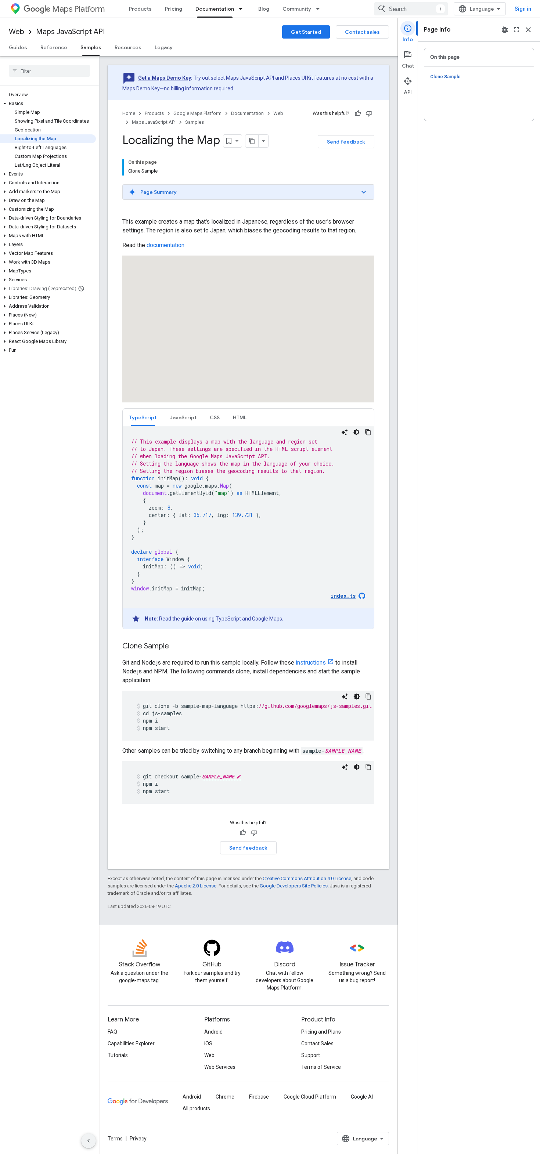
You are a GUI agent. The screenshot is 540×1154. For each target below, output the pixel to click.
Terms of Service (321, 1067)
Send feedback (346, 141)
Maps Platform (78, 9)
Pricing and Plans (321, 1032)
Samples (90, 47)
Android (213, 1032)
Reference (53, 47)
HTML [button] (239, 417)
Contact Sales (317, 1043)
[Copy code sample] (368, 432)
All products (196, 1108)
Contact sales (362, 32)
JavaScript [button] (183, 417)
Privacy (138, 1139)
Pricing (173, 9)
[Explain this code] (344, 432)
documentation (165, 245)
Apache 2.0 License (195, 886)
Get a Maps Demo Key (164, 78)
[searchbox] (49, 71)
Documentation (214, 9)
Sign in (523, 9)
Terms (115, 1139)
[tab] (143, 417)
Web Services (219, 1067)
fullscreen (516, 29)
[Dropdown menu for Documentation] (243, 9)
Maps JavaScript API (70, 31)
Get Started (306, 32)
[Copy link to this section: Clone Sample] (176, 646)
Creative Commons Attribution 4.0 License (307, 878)
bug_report (504, 29)
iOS (208, 1043)
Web (16, 31)
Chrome (225, 1097)
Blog (263, 9)
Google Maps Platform (197, 113)
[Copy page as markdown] (252, 141)
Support (310, 1055)
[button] (48, 103)
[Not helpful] (368, 113)
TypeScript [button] (142, 417)
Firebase (259, 1097)
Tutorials (118, 1055)
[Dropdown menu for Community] (320, 9)
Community (296, 9)
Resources (128, 47)
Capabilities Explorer (131, 1043)
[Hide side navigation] (88, 1140)
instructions (311, 662)
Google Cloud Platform (310, 1097)
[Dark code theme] (356, 432)
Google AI (362, 1097)
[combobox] (411, 8)
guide (187, 619)
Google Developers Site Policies (294, 886)
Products (140, 9)
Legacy (164, 47)
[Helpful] (357, 113)
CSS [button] (215, 417)
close (528, 29)
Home (128, 113)
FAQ (112, 1032)
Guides (18, 47)
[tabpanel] (248, 527)
